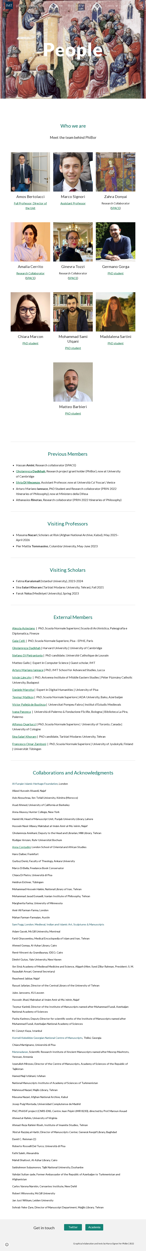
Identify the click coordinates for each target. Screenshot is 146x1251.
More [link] (127, 5)
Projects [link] (94, 5)
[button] (141, 5)
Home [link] (59, 5)
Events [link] (109, 5)
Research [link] (74, 5)
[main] (73, 49)
